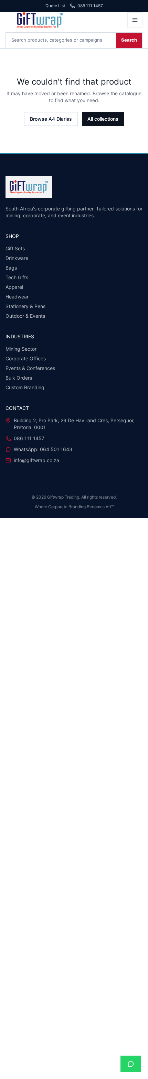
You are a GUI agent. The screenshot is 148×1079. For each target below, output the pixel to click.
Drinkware (17, 258)
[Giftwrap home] (64, 20)
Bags (11, 268)
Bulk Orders (19, 378)
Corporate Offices (26, 358)
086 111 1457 (90, 6)
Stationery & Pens (25, 306)
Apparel (14, 287)
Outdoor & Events (25, 316)
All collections (102, 119)
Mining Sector (21, 349)
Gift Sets (15, 248)
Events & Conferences (30, 368)
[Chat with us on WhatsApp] (130, 1064)
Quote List (55, 6)
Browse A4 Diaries (51, 119)
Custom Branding (25, 387)
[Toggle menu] (134, 20)
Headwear (17, 296)
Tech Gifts (17, 277)
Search (129, 40)
